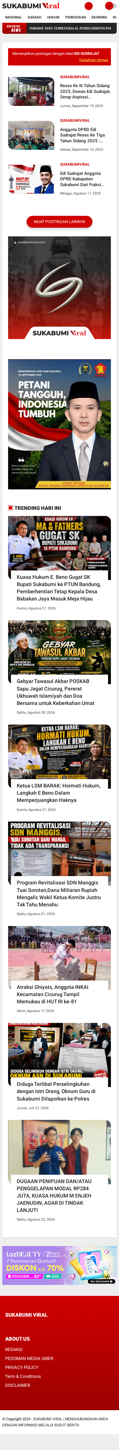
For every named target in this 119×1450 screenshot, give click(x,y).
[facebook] (7, 1325)
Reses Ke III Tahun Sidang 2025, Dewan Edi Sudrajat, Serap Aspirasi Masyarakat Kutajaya (85, 91)
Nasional (13, 17)
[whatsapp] (22, 1325)
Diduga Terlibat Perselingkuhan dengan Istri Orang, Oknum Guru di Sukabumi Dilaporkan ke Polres (56, 1091)
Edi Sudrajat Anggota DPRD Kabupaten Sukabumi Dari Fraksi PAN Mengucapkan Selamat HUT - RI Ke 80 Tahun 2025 (83, 179)
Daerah (34, 17)
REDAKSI (14, 1349)
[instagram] (38, 1325)
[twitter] (14, 1325)
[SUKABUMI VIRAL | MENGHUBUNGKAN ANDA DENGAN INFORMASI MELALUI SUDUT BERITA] (31, 9)
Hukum (53, 17)
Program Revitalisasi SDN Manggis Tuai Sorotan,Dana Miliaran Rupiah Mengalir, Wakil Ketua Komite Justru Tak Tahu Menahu (59, 894)
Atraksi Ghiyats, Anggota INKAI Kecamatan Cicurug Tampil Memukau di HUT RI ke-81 (52, 994)
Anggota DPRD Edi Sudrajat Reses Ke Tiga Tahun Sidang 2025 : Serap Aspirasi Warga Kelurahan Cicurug (82, 135)
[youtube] (46, 1325)
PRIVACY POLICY (21, 1367)
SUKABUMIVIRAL (75, 77)
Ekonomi (99, 17)
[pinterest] (30, 1325)
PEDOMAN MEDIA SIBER (29, 1358)
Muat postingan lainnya (59, 221)
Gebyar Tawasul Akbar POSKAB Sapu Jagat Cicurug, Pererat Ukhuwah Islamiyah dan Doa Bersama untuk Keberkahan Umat (55, 692)
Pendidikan (75, 17)
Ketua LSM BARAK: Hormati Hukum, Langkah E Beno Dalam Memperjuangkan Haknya (59, 793)
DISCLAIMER (17, 1385)
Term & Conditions (23, 1376)
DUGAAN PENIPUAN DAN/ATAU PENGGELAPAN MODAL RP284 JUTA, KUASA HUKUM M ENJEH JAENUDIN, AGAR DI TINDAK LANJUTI (54, 1195)
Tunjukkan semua (93, 60)
